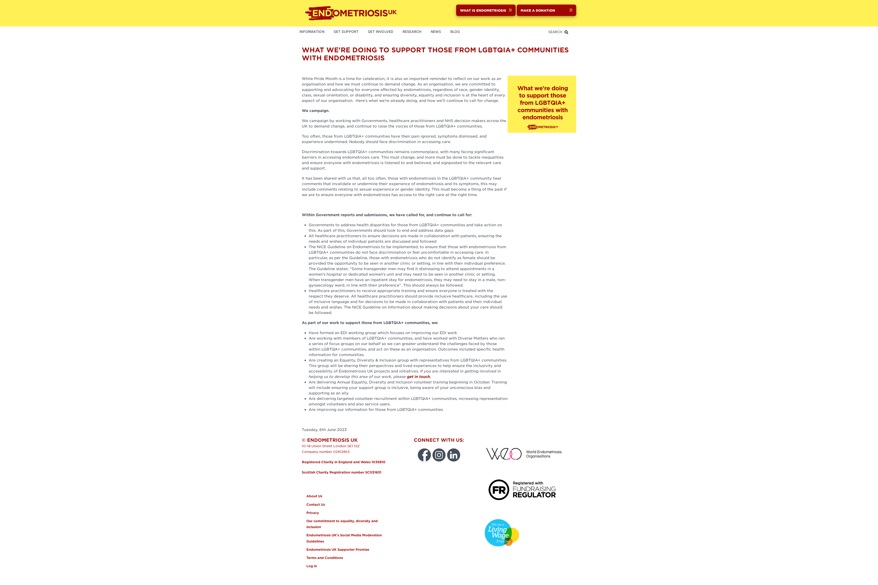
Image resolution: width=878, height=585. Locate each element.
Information (312, 31)
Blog (455, 31)
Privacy (312, 513)
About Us (314, 496)
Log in (311, 566)
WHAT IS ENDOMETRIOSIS (483, 10)
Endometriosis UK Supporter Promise (338, 549)
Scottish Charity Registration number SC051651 (341, 472)
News (436, 31)
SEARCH (555, 32)
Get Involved (380, 31)
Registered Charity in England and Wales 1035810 (343, 462)
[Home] (352, 13)
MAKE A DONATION (538, 10)
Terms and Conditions (324, 558)
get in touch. (419, 376)
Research (412, 31)
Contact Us (315, 504)
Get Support (346, 31)
